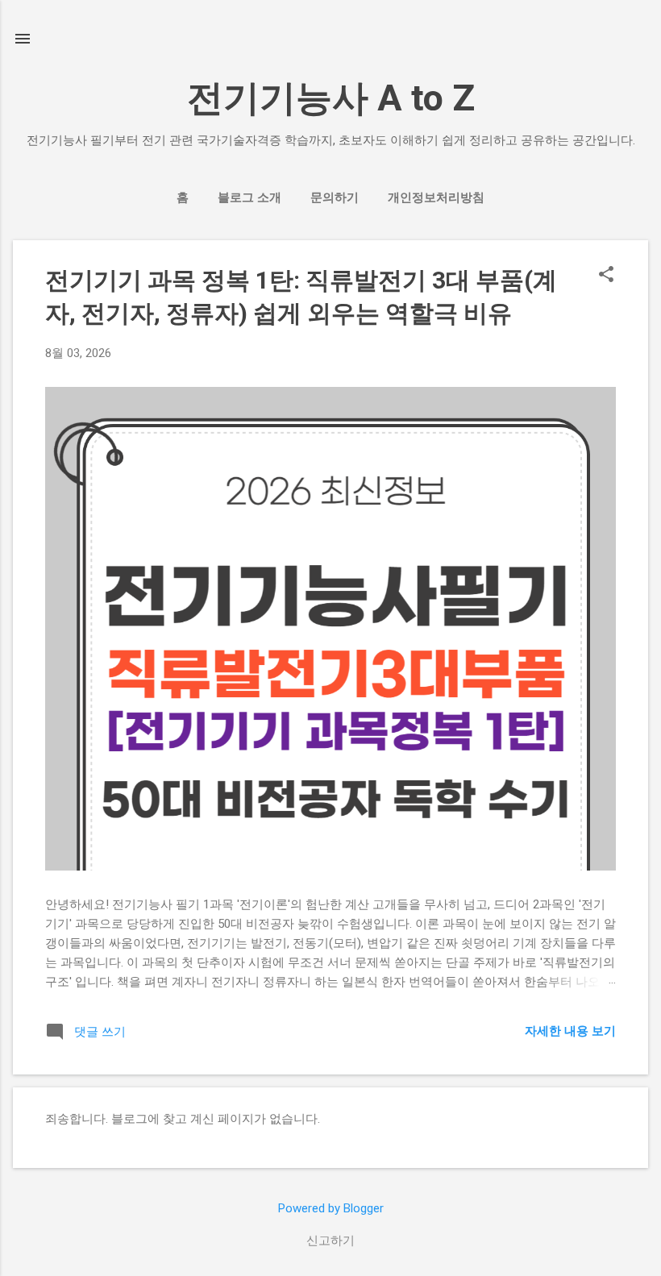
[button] (606, 275)
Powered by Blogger (331, 1208)
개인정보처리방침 (436, 197)
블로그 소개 (249, 197)
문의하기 (334, 197)
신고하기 (330, 1240)
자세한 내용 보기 (570, 1031)
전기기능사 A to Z (331, 98)
